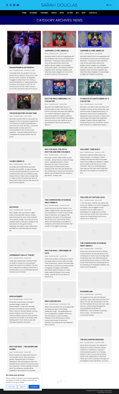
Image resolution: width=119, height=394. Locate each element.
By (18, 70)
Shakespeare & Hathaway (21, 67)
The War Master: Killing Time (23, 113)
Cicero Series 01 (16, 161)
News (11, 70)
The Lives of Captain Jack (92, 197)
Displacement (16, 296)
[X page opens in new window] (10, 5)
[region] (22, 381)
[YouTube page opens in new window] (17, 5)
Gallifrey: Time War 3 (90, 149)
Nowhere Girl (86, 291)
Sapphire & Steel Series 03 (92, 50)
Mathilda (14, 207)
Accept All (34, 387)
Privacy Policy (108, 390)
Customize (11, 387)
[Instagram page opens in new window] (14, 5)
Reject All (23, 387)
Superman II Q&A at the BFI (21, 255)
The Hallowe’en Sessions (92, 339)
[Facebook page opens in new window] (7, 5)
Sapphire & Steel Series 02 (57, 50)
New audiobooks (53, 301)
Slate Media (108, 392)
